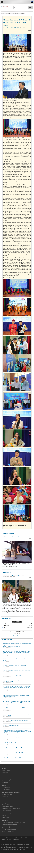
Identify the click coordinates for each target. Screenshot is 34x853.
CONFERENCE (5, 820)
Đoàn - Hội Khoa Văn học (26, 837)
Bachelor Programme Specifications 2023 (12, 757)
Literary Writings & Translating (13, 27)
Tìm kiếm (3, 839)
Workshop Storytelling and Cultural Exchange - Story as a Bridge (15, 659)
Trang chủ (3, 837)
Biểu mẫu (18, 837)
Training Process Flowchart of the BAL (11, 737)
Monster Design (4, 846)
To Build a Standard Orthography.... (9, 829)
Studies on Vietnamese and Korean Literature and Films (13, 822)
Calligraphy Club (5, 797)
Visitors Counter (17, 635)
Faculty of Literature (6, 770)
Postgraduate (5, 782)
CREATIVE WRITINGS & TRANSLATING (11, 792)
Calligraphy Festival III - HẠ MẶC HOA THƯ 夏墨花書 (14, 665)
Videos (13, 837)
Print (28, 30)
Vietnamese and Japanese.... (8, 827)
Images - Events (5, 773)
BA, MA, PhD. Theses (6, 817)
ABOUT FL (4, 768)
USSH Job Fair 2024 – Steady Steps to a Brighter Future (15, 720)
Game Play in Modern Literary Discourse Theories (14, 747)
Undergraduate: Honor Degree (8, 780)
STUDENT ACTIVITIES (7, 794)
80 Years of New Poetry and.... (8, 831)
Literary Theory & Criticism (7, 806)
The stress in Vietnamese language (11, 725)
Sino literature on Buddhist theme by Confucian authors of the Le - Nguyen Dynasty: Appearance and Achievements (16, 702)
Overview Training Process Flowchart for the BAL (14, 742)
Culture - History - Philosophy (8, 813)
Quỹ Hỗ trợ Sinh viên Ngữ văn (13, 839)
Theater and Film (5, 811)
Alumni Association (6, 787)
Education (4, 815)
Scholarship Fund (5, 789)
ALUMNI (4, 785)
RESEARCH (4, 801)
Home (9, 13)
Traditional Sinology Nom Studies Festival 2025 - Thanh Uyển (16, 670)
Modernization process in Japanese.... (10, 824)
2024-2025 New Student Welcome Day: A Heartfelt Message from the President (16, 715)
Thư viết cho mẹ (6, 572)
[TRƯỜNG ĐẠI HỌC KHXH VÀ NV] (6, 8)
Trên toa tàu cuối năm (8, 533)
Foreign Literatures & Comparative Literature (11, 808)
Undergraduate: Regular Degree (8, 779)
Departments (5, 772)
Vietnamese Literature (6, 810)
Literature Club (5, 796)
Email (30, 30)
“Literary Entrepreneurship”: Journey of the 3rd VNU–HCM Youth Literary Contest (16, 22)
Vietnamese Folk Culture (7, 804)
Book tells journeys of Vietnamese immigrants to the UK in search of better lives (16, 708)
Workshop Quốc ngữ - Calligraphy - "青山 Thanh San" (15, 675)
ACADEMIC (4, 777)
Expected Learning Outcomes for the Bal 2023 (13, 752)
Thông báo (8, 837)
